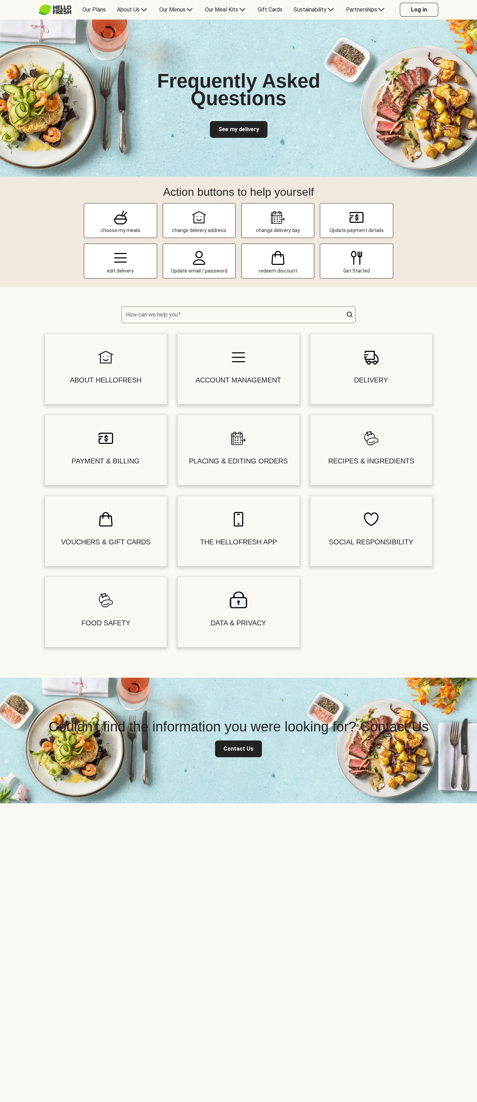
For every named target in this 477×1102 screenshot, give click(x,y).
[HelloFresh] (55, 10)
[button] (350, 315)
